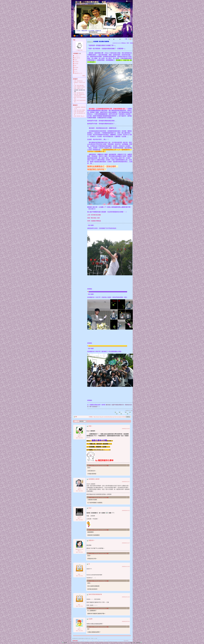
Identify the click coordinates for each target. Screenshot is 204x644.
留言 (77, 437)
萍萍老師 (76, 63)
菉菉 (75, 65)
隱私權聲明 (101, 640)
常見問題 (85, 640)
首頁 (77, 35)
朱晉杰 (75, 59)
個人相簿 (94, 35)
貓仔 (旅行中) (77, 58)
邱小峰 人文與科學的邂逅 (87, 2)
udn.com (130, 640)
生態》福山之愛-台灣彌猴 (79, 110)
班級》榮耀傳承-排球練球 (79, 87)
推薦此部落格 (84, 30)
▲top (131, 638)
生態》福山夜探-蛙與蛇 (79, 111)
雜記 (132, 410)
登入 (132, 642)
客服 (106, 640)
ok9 (79, 627)
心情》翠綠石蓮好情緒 (79, 85)
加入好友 (78, 30)
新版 (104, 2)
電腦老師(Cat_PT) (78, 73)
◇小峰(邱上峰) (79, 50)
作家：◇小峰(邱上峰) (80, 3)
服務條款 (90, 640)
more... (84, 75)
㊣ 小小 (75, 71)
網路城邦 (130, 1)
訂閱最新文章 (98, 30)
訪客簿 (103, 35)
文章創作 (85, 35)
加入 (134, 642)
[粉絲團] (62, 642)
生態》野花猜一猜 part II (79, 116)
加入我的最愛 (91, 30)
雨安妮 (75, 69)
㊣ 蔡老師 (76, 61)
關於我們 (81, 640)
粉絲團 (65, 642)
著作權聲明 (95, 640)
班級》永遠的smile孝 (78, 88)
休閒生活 (128, 410)
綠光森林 (76, 67)
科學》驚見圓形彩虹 (78, 81)
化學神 (79, 435)
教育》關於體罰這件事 (79, 93)
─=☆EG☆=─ (77, 56)
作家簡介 (112, 35)
